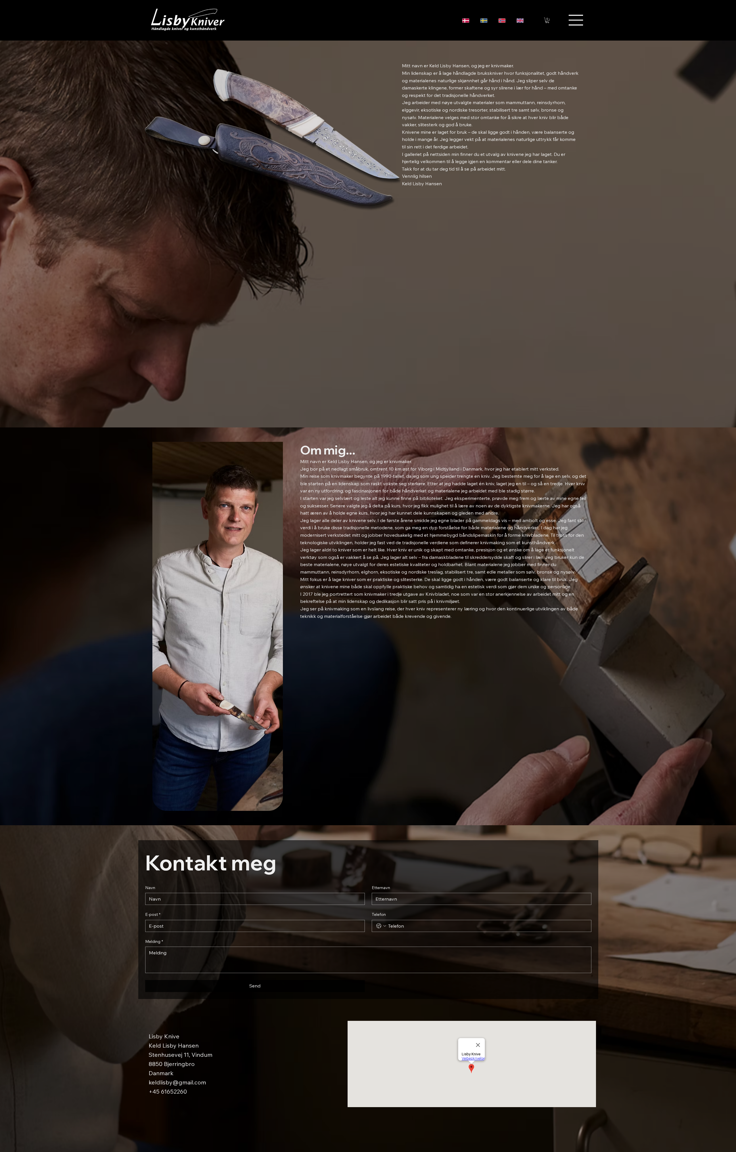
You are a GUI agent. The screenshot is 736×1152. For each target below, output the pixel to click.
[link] (547, 20)
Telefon (379, 914)
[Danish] (467, 20)
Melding (154, 941)
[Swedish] (485, 20)
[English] (521, 20)
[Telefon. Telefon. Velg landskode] (381, 925)
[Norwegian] (503, 20)
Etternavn (381, 887)
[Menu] (576, 20)
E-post (152, 914)
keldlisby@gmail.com (177, 1082)
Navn (150, 887)
